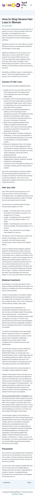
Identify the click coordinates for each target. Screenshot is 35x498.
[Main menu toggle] (31, 5)
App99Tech (24, 5)
